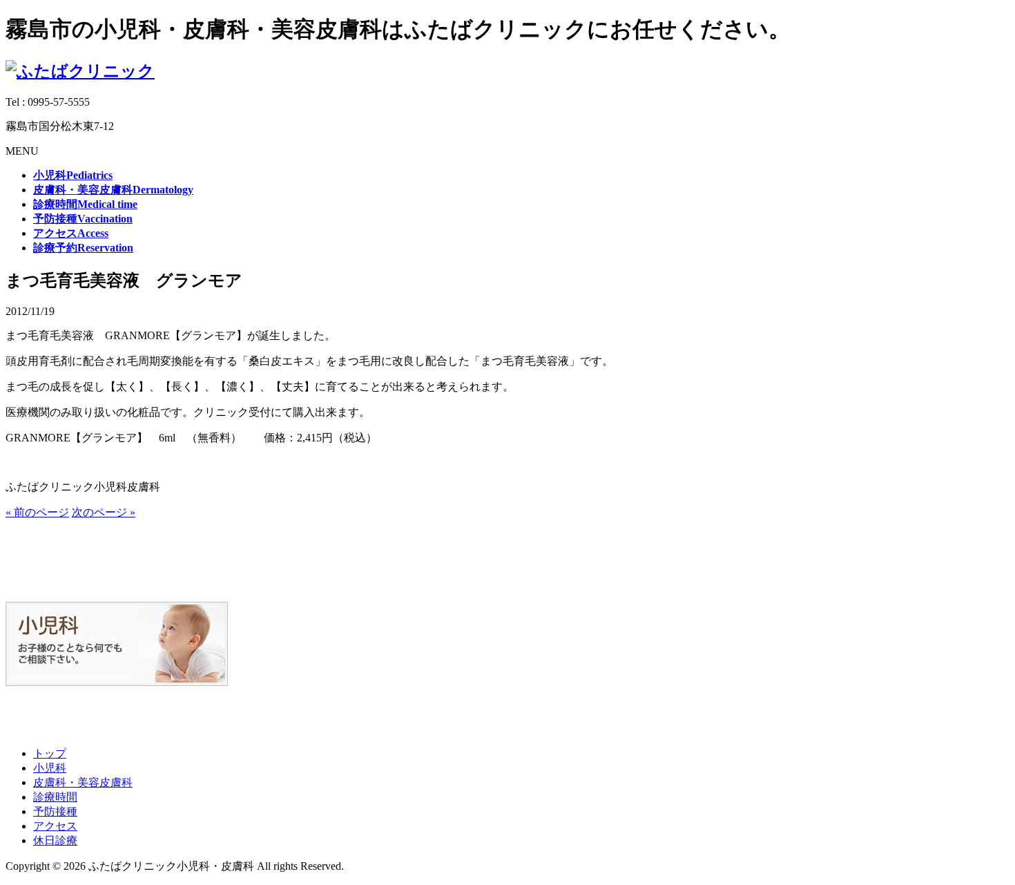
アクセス (55, 826)
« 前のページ (37, 512)
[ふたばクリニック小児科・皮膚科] (80, 71)
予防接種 (55, 811)
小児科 (49, 768)
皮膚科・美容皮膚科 (83, 782)
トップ (49, 753)
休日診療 (55, 840)
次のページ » (103, 512)
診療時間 (55, 797)
